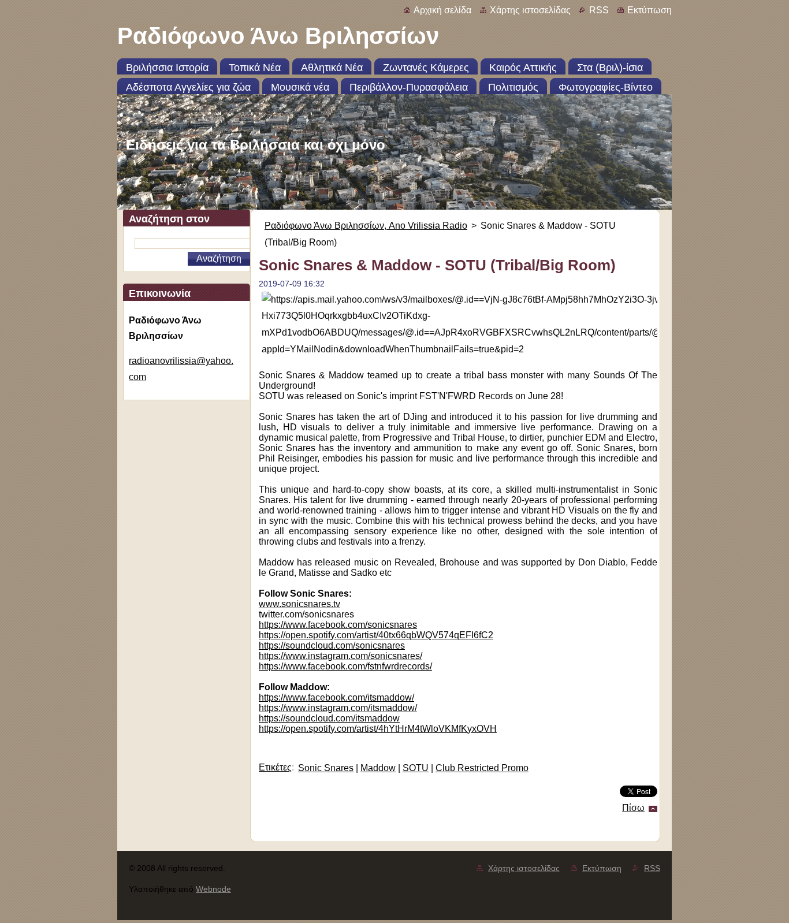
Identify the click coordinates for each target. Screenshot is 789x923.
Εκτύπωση (649, 10)
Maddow (378, 768)
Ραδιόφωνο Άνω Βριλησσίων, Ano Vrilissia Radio (366, 225)
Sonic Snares (325, 768)
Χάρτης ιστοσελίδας (530, 10)
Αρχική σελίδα (442, 10)
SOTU (416, 768)
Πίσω (633, 808)
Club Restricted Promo (482, 768)
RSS (599, 10)
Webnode (213, 889)
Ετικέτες (275, 767)
